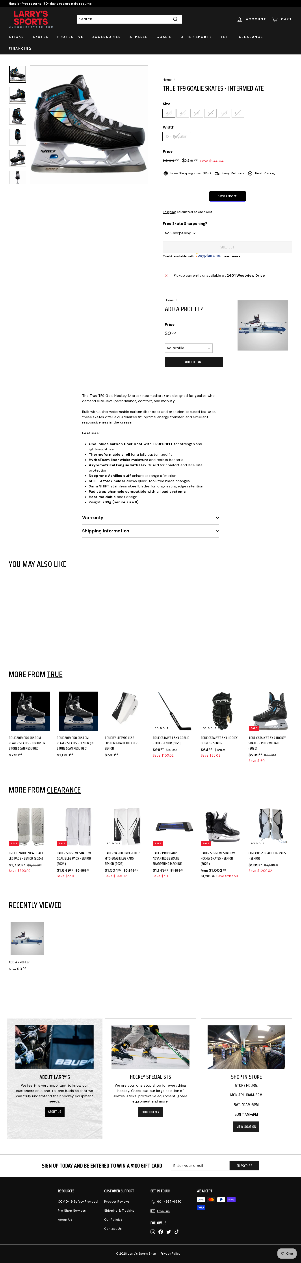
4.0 (169, 113)
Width (168, 127)
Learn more (231, 256)
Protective (70, 37)
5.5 (210, 113)
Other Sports (196, 37)
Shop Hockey (150, 1112)
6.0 (224, 113)
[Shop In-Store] (246, 1047)
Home (167, 80)
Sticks (16, 37)
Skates (40, 37)
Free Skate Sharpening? (185, 223)
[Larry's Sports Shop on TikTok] (176, 1231)
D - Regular (176, 136)
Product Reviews (117, 1201)
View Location (246, 1126)
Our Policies (113, 1220)
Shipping (169, 212)
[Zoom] (89, 125)
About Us (54, 1111)
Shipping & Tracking (119, 1211)
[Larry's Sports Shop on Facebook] (160, 1231)
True (54, 674)
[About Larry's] (54, 1047)
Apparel (139, 37)
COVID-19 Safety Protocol (78, 1201)
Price (168, 151)
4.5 (183, 113)
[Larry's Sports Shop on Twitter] (168, 1231)
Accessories (106, 37)
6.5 (237, 113)
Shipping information (105, 531)
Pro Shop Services (72, 1211)
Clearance (251, 37)
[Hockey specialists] (150, 1047)
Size (167, 103)
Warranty (93, 518)
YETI (225, 37)
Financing (20, 48)
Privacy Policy (170, 1254)
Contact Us (113, 1229)
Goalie (164, 37)
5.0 (196, 113)
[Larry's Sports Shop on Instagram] (152, 1231)
